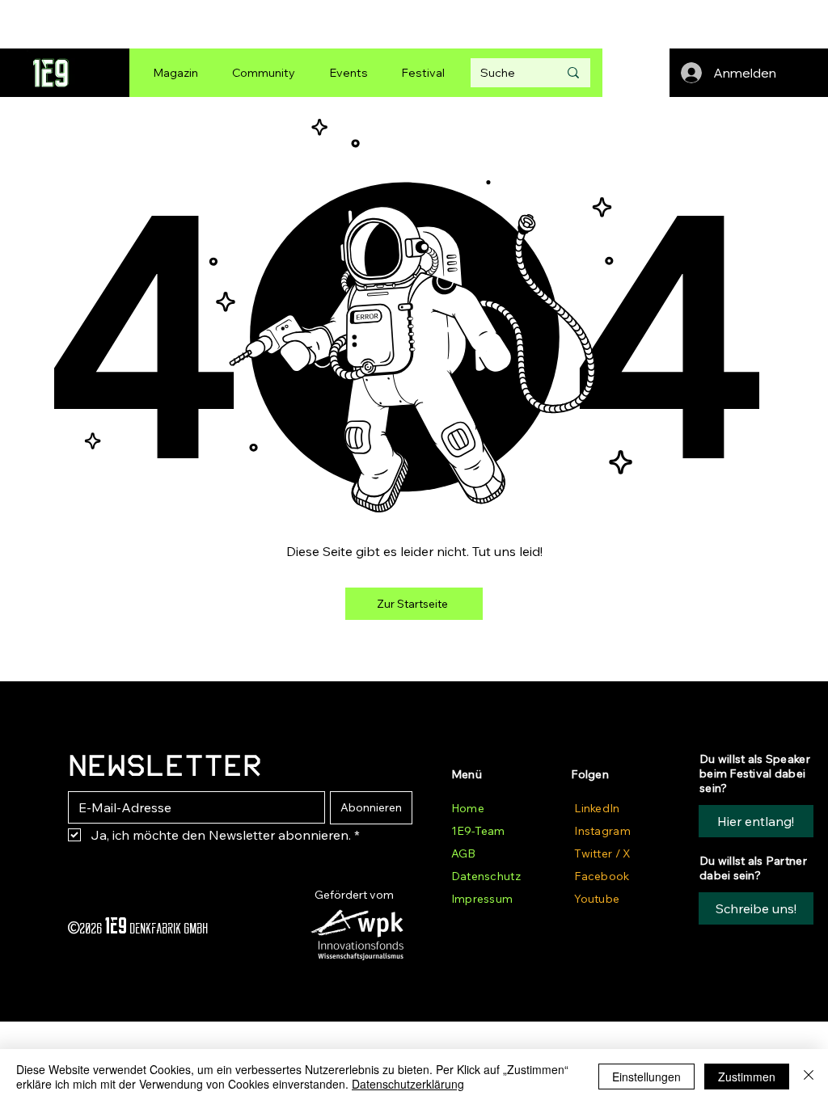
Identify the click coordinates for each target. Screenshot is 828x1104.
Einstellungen (646, 1076)
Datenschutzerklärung (408, 1084)
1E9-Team (478, 831)
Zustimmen (746, 1076)
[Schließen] (808, 1076)
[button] (756, 908)
